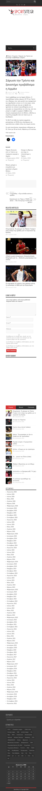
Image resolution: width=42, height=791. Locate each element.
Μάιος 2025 (10, 527)
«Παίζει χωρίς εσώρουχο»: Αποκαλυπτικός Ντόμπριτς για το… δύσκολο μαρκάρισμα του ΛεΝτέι (21, 257)
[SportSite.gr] (21, 14)
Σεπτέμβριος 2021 (12, 626)
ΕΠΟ (33, 737)
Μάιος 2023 (10, 582)
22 (29, 776)
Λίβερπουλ (25, 740)
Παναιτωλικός (24, 750)
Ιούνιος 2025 (10, 524)
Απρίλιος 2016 (11, 687)
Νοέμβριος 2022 (11, 596)
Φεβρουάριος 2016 (12, 692)
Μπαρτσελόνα (24, 742)
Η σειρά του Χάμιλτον (19, 420)
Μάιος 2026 (10, 499)
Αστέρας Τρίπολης (18, 737)
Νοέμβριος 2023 (11, 568)
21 (25, 776)
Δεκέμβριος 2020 (12, 647)
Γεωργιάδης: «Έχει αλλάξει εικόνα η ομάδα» (21, 194)
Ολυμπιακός (27, 745)
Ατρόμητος (27, 737)
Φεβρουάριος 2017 (12, 664)
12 (17, 774)
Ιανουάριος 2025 (12, 536)
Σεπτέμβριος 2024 (12, 545)
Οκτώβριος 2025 (12, 515)
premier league (25, 732)
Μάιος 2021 (10, 636)
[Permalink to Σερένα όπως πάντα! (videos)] (9, 432)
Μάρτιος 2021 (11, 640)
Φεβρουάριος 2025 (12, 534)
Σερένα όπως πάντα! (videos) (21, 427)
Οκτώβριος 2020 (12, 652)
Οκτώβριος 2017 (12, 654)
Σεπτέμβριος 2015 (12, 701)
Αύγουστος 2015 (12, 703)
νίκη (22, 755)
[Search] (34, 1)
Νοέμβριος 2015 (11, 699)
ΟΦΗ (31, 742)
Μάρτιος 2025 (11, 531)
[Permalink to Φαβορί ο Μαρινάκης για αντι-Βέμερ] (9, 469)
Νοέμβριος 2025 (11, 513)
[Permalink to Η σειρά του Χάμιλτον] (9, 424)
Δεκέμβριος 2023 (12, 566)
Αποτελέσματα (28, 734)
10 (9, 774)
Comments (31, 407)
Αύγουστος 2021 (12, 629)
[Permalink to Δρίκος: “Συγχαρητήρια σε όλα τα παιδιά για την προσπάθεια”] (9, 439)
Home (9, 56)
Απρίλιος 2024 (11, 557)
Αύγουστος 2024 (12, 547)
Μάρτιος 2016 (11, 689)
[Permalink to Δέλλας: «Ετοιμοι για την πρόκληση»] (9, 454)
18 (13, 776)
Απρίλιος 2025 (11, 529)
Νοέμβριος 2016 (11, 671)
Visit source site (10, 132)
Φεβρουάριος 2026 (12, 506)
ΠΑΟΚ (32, 747)
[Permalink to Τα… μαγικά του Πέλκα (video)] (9, 461)
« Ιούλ (8, 783)
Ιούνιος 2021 (10, 633)
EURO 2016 (28, 729)
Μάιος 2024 (10, 554)
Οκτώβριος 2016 (12, 673)
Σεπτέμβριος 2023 (12, 573)
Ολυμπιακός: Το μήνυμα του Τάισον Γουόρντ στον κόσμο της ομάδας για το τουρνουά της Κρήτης (21, 230)
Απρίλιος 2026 (11, 501)
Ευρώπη (14, 56)
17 (9, 776)
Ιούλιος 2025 (10, 522)
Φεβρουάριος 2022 (12, 617)
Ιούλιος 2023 (10, 578)
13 (21, 774)
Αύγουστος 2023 (12, 575)
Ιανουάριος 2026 (12, 508)
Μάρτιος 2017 (11, 661)
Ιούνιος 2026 (10, 496)
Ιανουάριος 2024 (12, 564)
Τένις (30, 753)
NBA (18, 732)
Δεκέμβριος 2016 (12, 668)
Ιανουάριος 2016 (12, 694)
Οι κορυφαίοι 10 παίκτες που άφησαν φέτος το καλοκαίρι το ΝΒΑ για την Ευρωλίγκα (20, 284)
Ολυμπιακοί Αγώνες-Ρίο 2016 (15, 745)
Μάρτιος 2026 (11, 503)
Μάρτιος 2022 (11, 615)
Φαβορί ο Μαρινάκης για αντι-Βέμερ (23, 464)
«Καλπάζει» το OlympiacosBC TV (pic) (24, 471)
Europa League (11, 732)
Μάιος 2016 (10, 685)
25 (13, 779)
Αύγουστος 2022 (12, 603)
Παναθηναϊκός (15, 750)
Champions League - (18, 729)
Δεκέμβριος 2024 (12, 538)
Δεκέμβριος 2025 (12, 510)
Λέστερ (19, 740)
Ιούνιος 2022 (10, 608)
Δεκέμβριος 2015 (12, 696)
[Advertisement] (21, 30)
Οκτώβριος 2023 (12, 571)
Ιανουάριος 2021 (12, 645)
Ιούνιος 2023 (10, 580)
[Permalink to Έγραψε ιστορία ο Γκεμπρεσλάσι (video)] (9, 446)
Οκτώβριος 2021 (12, 624)
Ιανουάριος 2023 (12, 592)
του (8, 758)
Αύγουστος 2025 (12, 520)
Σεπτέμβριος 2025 (12, 517)
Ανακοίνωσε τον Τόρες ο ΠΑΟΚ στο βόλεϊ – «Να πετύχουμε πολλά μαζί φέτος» (21, 200)
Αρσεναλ (10, 737)
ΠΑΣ (9, 750)
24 (9, 779)
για (12, 755)
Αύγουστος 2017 (12, 657)
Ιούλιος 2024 (10, 550)
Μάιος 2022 (10, 610)
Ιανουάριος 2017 (12, 666)
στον (29, 755)
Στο (26, 753)
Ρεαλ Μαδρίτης (15, 753)
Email (8, 323)
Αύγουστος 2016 (12, 678)
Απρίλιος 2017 (11, 659)
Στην (22, 753)
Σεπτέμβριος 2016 (12, 675)
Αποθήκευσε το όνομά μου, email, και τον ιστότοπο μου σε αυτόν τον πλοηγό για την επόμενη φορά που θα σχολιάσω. (19, 338)
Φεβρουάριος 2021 (12, 643)
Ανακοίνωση (20, 734)
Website (8, 329)
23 (33, 776)
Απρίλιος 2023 (11, 585)
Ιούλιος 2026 (10, 494)
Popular (11, 407)
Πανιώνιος (31, 750)
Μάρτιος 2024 (11, 559)
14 (25, 774)
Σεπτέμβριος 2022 (12, 601)
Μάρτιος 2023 (11, 587)
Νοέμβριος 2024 (11, 540)
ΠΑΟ (28, 747)
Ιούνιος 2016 (10, 682)
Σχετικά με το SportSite (13, 719)
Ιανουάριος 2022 (12, 620)
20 (21, 776)
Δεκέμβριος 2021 (12, 622)
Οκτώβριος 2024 (12, 543)
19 (17, 776)
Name (8, 317)
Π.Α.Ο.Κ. (22, 747)
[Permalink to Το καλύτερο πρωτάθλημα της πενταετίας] (9, 483)
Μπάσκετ (27, 92)
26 (17, 779)
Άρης (9, 734)
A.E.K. (9, 729)
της (33, 755)
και (18, 755)
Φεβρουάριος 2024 (12, 561)
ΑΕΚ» (13, 734)
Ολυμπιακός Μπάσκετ (13, 747)
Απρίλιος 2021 (11, 638)
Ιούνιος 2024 (10, 552)
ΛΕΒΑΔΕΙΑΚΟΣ (11, 740)
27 (21, 779)
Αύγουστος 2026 (12, 492)
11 (13, 774)
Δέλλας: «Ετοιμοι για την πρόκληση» (24, 449)
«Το (31, 732)
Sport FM (15, 92)
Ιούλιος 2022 (10, 606)
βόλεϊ (9, 755)
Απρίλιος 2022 (11, 613)
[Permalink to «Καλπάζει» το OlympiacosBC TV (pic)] (9, 476)
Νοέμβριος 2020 (11, 650)
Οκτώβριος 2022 (12, 599)
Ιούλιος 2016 (10, 680)
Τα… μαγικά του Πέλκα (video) (22, 456)
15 (29, 774)
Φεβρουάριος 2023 (12, 589)
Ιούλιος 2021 (10, 631)
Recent (21, 407)
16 (33, 774)
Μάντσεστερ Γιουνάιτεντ (13, 742)
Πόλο (9, 753)
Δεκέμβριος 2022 (12, 594)
